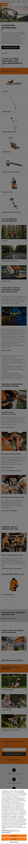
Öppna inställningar (14, 842)
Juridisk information (6, 833)
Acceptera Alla (14, 835)
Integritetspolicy (5, 831)
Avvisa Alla (14, 839)
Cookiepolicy (17, 831)
